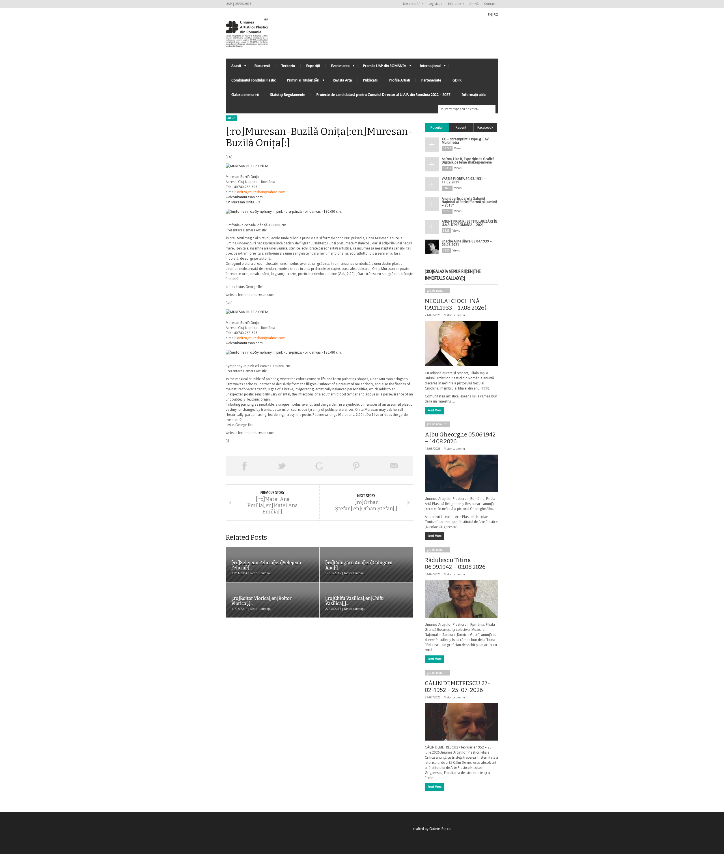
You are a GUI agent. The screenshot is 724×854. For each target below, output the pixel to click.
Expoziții (313, 66)
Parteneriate (431, 80)
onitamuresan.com (248, 197)
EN (490, 15)
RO (496, 15)
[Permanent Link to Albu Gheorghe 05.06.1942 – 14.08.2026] (461, 473)
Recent (461, 127)
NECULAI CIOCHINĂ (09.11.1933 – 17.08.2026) (455, 304)
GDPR (457, 80)
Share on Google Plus (319, 466)
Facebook (485, 127)
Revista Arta (342, 80)
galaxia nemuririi (437, 290)
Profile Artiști (399, 80)
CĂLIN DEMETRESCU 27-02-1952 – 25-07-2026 (457, 686)
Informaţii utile (474, 95)
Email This (394, 466)
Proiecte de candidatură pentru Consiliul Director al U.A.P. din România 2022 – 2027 (383, 95)
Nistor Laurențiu (454, 315)
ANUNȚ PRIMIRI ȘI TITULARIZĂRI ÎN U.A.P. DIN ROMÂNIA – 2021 (469, 223)
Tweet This (281, 466)
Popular (436, 127)
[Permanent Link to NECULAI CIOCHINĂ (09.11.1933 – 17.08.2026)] (461, 343)
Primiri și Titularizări (300, 81)
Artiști (231, 118)
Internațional (427, 67)
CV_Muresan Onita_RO (243, 202)
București (262, 66)
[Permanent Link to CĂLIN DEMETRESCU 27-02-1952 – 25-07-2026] (461, 722)
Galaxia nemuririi (245, 95)
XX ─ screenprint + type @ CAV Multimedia (465, 141)
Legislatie (435, 4)
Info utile (453, 4)
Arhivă (474, 4)
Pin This (356, 466)
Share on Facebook (244, 466)
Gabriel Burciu (440, 829)
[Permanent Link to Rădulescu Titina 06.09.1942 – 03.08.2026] (461, 599)
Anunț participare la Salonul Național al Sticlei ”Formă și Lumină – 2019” (469, 202)
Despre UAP (410, 4)
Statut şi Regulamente (287, 95)
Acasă (233, 67)
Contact (489, 4)
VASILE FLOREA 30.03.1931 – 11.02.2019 (464, 180)
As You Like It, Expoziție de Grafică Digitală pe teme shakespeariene (468, 160)
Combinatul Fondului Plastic (253, 80)
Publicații (370, 80)
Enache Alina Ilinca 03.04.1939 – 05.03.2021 (467, 243)
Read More (434, 410)
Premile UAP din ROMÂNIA (381, 67)
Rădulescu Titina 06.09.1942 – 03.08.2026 (455, 563)
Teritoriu (288, 66)
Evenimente (338, 67)
